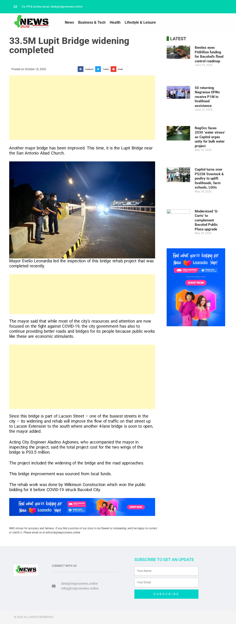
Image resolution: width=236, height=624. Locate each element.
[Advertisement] (82, 107)
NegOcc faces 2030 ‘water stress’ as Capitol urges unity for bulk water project (210, 137)
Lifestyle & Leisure (140, 22)
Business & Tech (92, 22)
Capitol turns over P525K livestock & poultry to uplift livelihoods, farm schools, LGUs (209, 178)
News (69, 22)
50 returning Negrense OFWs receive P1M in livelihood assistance (207, 97)
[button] (86, 69)
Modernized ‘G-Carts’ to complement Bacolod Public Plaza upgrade (206, 220)
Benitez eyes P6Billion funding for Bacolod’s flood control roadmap (209, 54)
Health (115, 22)
